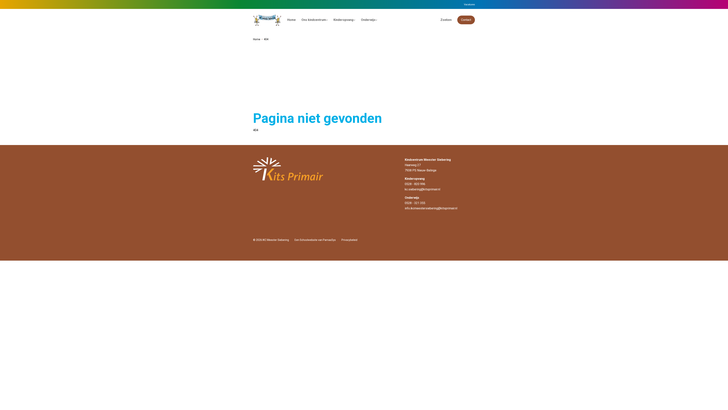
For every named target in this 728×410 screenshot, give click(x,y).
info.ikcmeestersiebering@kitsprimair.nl (431, 208)
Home (256, 39)
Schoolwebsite (308, 239)
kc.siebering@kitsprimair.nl (422, 189)
